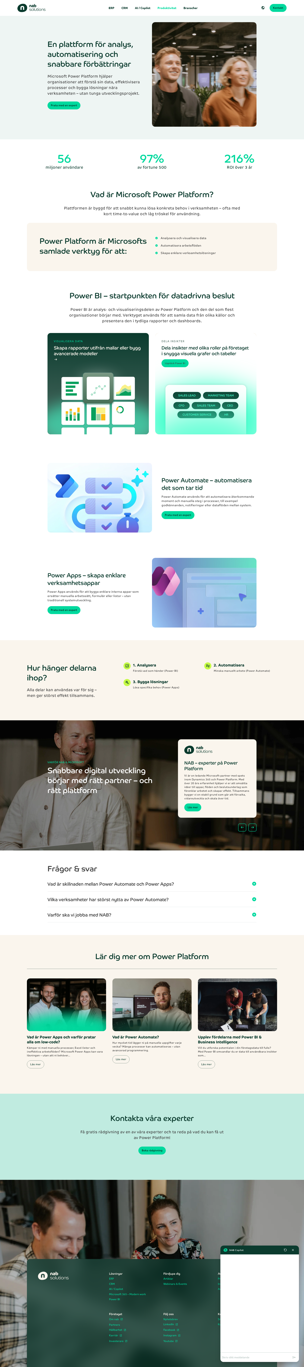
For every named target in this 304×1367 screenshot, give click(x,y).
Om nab (114, 1319)
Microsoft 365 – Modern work (127, 1294)
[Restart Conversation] (285, 1250)
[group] (259, 1303)
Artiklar (168, 1279)
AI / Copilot (142, 7)
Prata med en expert (64, 105)
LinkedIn (169, 1324)
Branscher (191, 7)
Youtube (168, 1341)
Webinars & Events (175, 1284)
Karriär (114, 1336)
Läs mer (193, 807)
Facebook (169, 1330)
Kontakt (278, 7)
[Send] (294, 1357)
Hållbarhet (116, 1330)
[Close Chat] (293, 1250)
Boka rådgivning (152, 1150)
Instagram (170, 1336)
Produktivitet (167, 7)
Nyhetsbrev (170, 1319)
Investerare (116, 1341)
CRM (124, 7)
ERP (111, 7)
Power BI (114, 1299)
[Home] (33, 8)
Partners (114, 1325)
